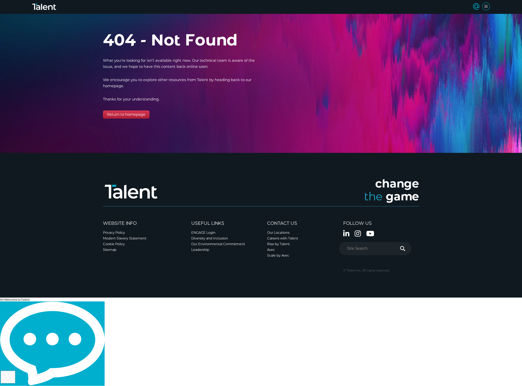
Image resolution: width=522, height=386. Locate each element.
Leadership (200, 250)
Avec (271, 250)
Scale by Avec (278, 255)
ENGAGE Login (203, 233)
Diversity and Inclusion (209, 238)
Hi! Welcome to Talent (15, 299)
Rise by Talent (278, 244)
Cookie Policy (114, 244)
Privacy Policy (114, 233)
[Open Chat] (52, 343)
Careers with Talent (282, 238)
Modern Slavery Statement (124, 238)
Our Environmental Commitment (218, 244)
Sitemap (109, 250)
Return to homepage (126, 114)
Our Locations (278, 233)
